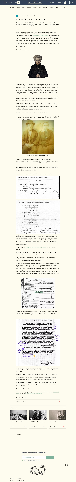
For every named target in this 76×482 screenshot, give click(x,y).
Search (18, 7)
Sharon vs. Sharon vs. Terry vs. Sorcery (56, 422)
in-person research (26, 7)
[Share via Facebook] (16, 397)
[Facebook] (65, 465)
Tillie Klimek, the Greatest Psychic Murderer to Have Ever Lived (37, 422)
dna (40, 7)
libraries (35, 7)
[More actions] (59, 16)
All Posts (12, 7)
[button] (52, 2)
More (57, 7)
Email (23, 455)
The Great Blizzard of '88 (17, 421)
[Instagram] (67, 465)
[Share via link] (25, 397)
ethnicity (45, 7)
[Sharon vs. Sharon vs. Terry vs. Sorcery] (57, 415)
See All (64, 407)
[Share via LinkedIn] (22, 397)
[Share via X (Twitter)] (19, 397)
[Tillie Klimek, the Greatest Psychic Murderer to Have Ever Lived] (38, 415)
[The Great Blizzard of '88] (18, 415)
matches (51, 7)
